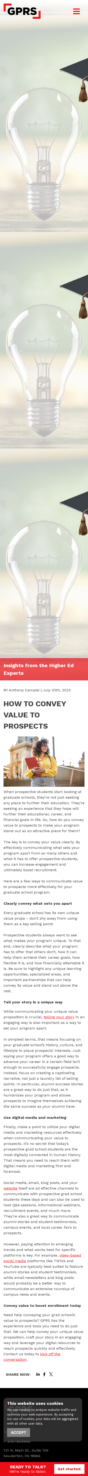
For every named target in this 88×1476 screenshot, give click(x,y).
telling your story (59, 1017)
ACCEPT (18, 1432)
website (10, 1188)
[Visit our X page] (51, 1374)
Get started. (69, 1469)
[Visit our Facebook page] (44, 1374)
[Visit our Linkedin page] (38, 1374)
